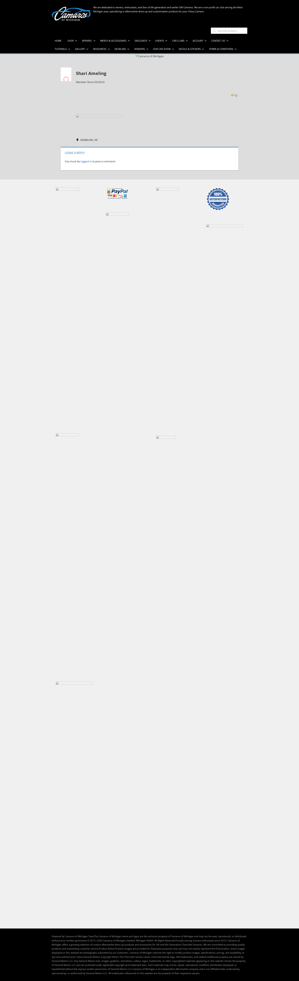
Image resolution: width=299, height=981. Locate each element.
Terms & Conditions (221, 49)
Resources (100, 49)
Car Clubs (178, 41)
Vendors (139, 49)
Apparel (87, 41)
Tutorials (61, 49)
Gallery (80, 49)
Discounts (141, 41)
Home (58, 41)
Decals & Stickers (190, 49)
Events (159, 41)
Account (198, 41)
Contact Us (218, 41)
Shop (71, 41)
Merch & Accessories (113, 41)
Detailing (120, 49)
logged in (86, 161)
